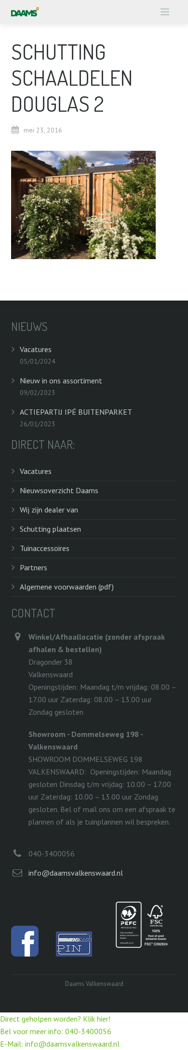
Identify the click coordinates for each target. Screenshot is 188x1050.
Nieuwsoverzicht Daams (59, 490)
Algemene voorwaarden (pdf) (67, 586)
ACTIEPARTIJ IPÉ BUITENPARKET (76, 412)
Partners (33, 567)
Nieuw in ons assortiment (61, 380)
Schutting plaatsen (50, 529)
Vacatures (36, 349)
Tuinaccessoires (44, 548)
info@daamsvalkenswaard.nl (75, 873)
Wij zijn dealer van (49, 509)
